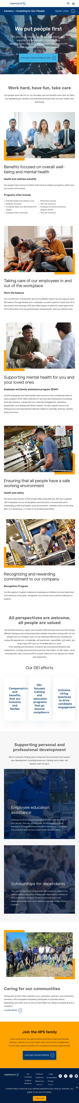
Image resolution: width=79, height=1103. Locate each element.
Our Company (28, 1075)
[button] (73, 3)
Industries (40, 1077)
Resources (39, 1081)
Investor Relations (28, 1082)
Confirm (39, 1098)
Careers (9, 11)
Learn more (10, 1010)
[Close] (77, 1087)
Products (39, 1074)
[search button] (68, 3)
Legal (51, 1074)
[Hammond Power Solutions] (18, 3)
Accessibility (51, 1077)
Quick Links (62, 11)
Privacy (51, 1081)
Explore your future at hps (36, 58)
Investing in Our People (30, 11)
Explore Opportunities (37, 1055)
